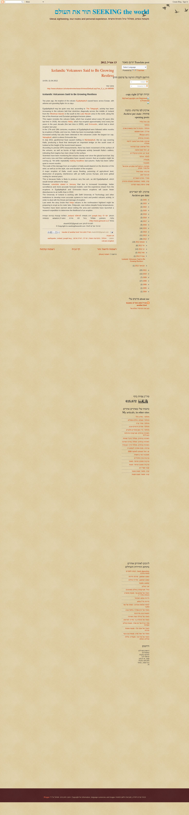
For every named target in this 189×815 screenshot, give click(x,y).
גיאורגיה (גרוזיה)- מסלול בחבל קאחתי (136, 438)
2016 (144, 225)
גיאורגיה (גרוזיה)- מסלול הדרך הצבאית (135, 445)
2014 (144, 232)
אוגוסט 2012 (140, 242)
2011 (144, 270)
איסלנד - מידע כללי (142, 417)
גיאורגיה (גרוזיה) (143, 138)
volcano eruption (108, 241)
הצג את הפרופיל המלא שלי (139, 308)
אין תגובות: (110, 236)
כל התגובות (141, 86)
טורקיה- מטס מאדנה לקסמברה (138, 448)
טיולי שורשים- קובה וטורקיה (139, 147)
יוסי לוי (105, 216)
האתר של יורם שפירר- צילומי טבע (137, 610)
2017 (144, 221)
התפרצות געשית (94, 238)
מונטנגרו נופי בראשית (141, 455)
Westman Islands (57, 114)
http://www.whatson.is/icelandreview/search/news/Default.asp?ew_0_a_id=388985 (80, 89)
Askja (72, 203)
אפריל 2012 (140, 256)
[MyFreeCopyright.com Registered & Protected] (135, 101)
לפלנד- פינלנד (144, 156)
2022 (144, 207)
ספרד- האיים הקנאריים (141, 178)
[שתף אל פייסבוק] (51, 232)
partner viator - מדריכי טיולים (139, 580)
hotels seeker (144, 583)
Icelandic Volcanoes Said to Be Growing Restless (133, 260)
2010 (144, 274)
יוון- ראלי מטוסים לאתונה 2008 (138, 451)
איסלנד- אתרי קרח (142, 423)
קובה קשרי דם (144, 468)
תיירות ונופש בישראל (142, 598)
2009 (144, 277)
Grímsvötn (93, 124)
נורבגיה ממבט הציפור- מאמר (139, 461)
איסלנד (77, 216)
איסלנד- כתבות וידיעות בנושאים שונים (136, 128)
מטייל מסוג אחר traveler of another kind (136, 304)
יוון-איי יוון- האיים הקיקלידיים (139, 153)
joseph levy (97, 216)
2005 (144, 288)
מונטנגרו (146, 163)
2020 (144, 211)
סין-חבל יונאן (144, 175)
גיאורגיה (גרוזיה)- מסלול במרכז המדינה (135, 442)
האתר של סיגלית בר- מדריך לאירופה (136, 620)
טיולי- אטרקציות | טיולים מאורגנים (137, 590)
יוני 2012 (141, 249)
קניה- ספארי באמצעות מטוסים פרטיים (135, 181)
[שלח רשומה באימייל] (112, 232)
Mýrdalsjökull (90, 140)
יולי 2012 (141, 245)
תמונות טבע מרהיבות (141, 613)
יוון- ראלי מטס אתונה (142, 150)
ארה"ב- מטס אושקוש (142, 132)
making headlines (77, 161)
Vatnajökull (47, 137)
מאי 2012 (141, 253)
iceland (71, 216)
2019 (144, 214)
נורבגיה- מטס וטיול (142, 172)
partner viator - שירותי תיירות (139, 577)
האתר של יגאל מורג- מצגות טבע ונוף (136, 634)
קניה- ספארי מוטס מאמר (140, 471)
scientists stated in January (64, 184)
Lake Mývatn (85, 114)
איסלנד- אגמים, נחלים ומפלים (138, 420)
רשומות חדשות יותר (107, 249)
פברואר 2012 (140, 266)
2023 (144, 203)
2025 (144, 200)
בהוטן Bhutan (144, 135)
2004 (144, 292)
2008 (144, 281)
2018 (144, 218)
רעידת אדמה (77, 238)
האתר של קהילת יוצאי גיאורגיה (138, 617)
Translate (140, 70)
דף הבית (76, 249)
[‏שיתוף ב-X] (53, 232)
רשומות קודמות (47, 249)
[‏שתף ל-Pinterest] (48, 232)
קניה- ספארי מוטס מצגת (140, 474)
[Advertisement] (130, 40)
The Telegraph (92, 109)
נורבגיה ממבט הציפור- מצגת (139, 465)
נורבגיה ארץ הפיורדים (141, 458)
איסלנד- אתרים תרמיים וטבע (139, 427)
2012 (144, 239)
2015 (144, 228)
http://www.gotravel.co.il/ (99, 221)
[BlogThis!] (56, 232)
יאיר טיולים (145, 586)
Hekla (70, 122)
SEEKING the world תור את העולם (102, 11)
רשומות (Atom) (104, 254)
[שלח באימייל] (58, 232)
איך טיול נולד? (144, 122)
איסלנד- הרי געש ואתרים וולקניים (137, 430)
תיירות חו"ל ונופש (143, 601)
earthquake (52, 238)
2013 (144, 235)
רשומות (143, 82)
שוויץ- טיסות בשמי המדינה (140, 185)
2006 (144, 284)
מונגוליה (146, 160)
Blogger (46, 797)
